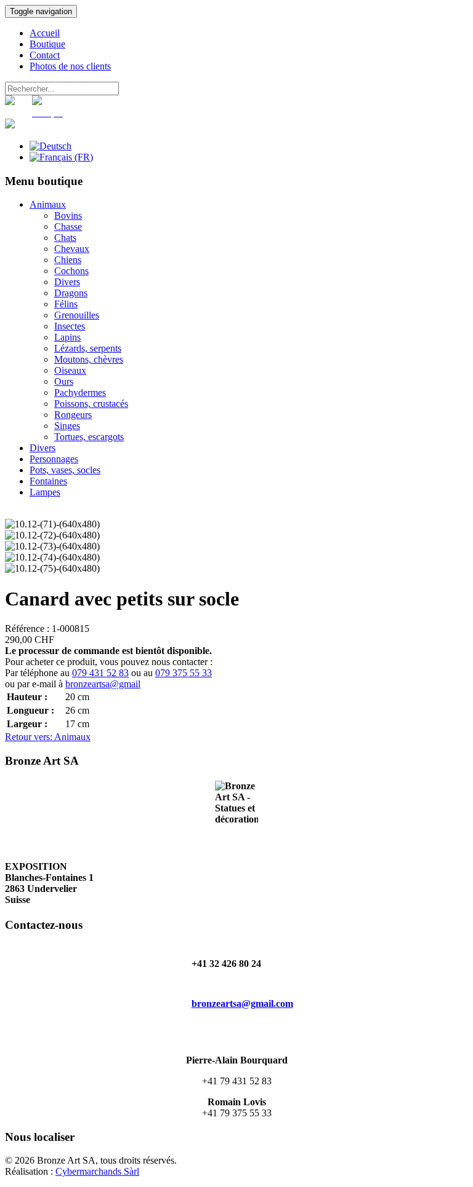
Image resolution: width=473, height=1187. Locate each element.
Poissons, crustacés (91, 403)
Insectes (69, 326)
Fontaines (48, 481)
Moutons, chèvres (88, 359)
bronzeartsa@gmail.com (242, 1003)
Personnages (54, 459)
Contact (45, 55)
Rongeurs (73, 414)
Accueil (45, 33)
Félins (66, 304)
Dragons (70, 293)
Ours (63, 381)
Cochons (71, 271)
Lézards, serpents (87, 348)
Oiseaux (70, 370)
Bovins (68, 215)
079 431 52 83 (100, 673)
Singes (67, 425)
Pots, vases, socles (65, 470)
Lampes (45, 492)
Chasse (68, 226)
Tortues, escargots (89, 437)
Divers (67, 282)
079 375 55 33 (183, 673)
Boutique (47, 44)
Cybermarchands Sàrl (97, 1171)
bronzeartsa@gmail (102, 684)
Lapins (67, 337)
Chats (65, 237)
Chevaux (71, 248)
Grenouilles (76, 315)
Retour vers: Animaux (48, 737)
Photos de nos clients (70, 66)
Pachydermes (80, 392)
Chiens (67, 259)
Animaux (48, 204)
